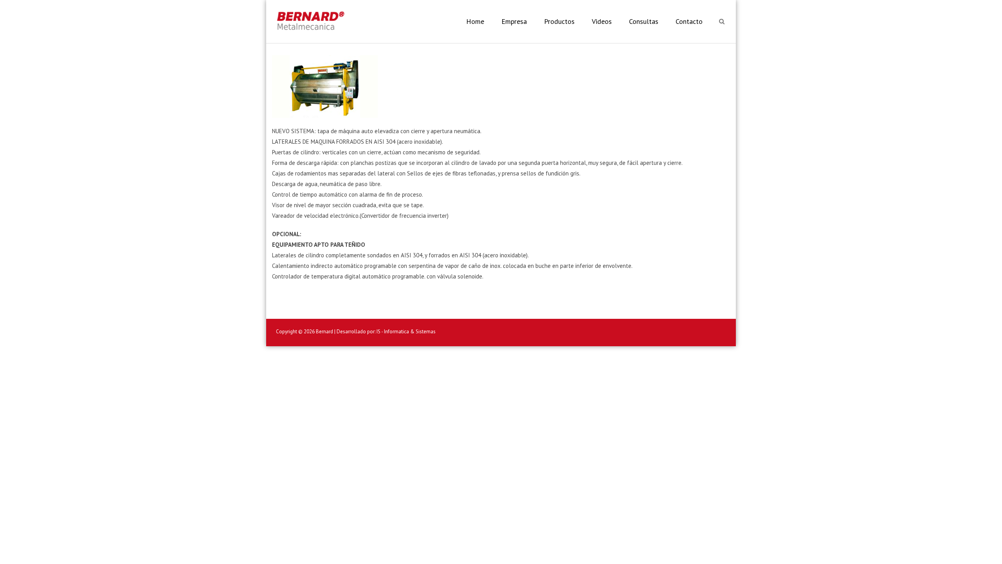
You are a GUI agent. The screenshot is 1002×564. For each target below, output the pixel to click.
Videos (602, 21)
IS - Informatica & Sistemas (406, 331)
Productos (559, 21)
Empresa (514, 21)
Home (475, 21)
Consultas (643, 21)
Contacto (689, 21)
